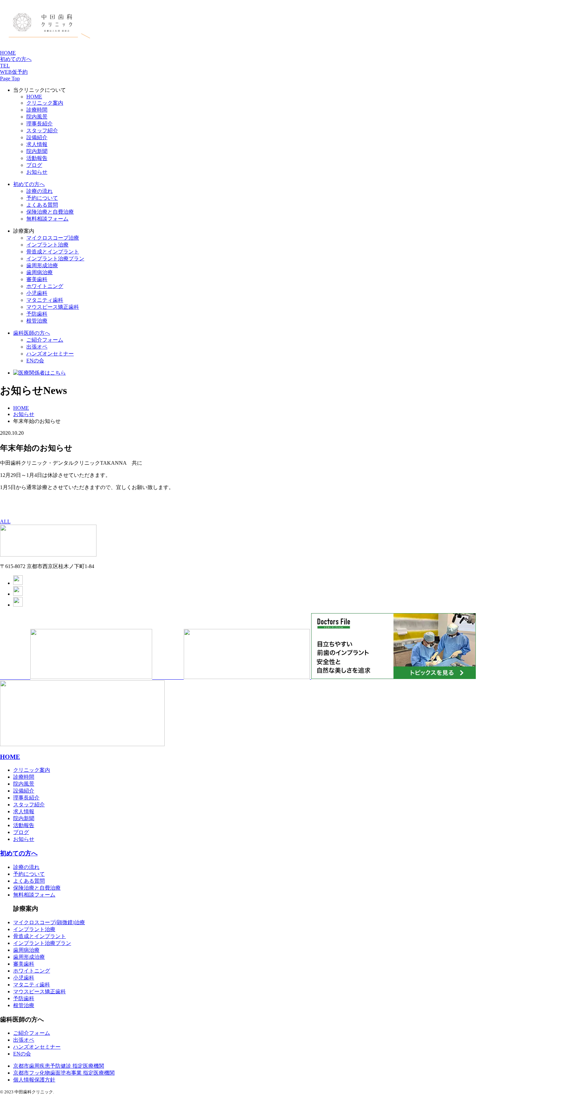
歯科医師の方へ (31, 333)
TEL (5, 65)
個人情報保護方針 (34, 1079)
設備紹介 (36, 137)
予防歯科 (23, 998)
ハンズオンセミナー (50, 353)
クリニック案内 (44, 103)
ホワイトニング (44, 286)
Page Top (10, 78)
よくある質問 (42, 205)
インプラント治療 (47, 245)
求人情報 (36, 144)
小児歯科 (36, 293)
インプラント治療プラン (42, 943)
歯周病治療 (39, 272)
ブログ (34, 165)
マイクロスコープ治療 (52, 238)
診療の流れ (39, 191)
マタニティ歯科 (44, 300)
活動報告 (36, 158)
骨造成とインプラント (39, 936)
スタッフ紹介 (42, 130)
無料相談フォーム (47, 219)
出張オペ (36, 347)
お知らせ (36, 172)
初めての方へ (16, 59)
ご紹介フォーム (44, 340)
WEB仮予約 (14, 72)
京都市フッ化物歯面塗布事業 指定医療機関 (64, 1073)
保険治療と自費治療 (50, 212)
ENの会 (35, 360)
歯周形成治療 (42, 265)
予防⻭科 (36, 314)
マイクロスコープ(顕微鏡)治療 (49, 922)
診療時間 (36, 110)
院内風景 (36, 116)
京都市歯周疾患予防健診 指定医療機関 (58, 1066)
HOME (8, 53)
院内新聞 (36, 151)
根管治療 (36, 321)
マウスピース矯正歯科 (52, 307)
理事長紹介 (39, 123)
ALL (5, 521)
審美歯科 (36, 279)
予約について (42, 198)
